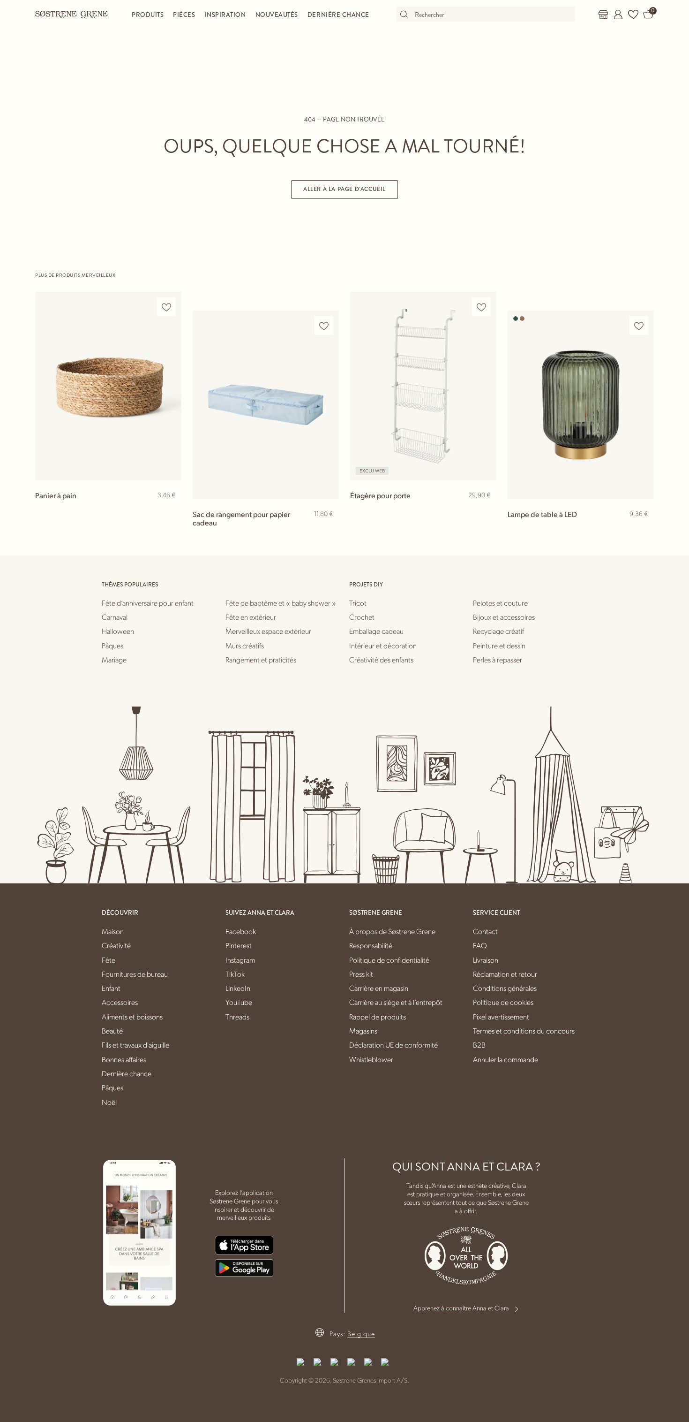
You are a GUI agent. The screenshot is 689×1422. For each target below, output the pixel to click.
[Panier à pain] (108, 386)
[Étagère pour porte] (423, 386)
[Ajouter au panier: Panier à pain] (170, 510)
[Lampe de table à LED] (581, 405)
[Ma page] (618, 14)
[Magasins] (603, 14)
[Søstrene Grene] (71, 14)
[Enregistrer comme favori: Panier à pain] (166, 307)
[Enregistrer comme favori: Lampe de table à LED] (639, 326)
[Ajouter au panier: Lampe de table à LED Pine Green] (642, 529)
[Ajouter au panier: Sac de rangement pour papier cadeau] (327, 529)
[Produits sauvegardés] (633, 14)
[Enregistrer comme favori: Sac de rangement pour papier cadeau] (324, 326)
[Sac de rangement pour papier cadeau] (266, 405)
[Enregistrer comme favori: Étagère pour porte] (481, 307)
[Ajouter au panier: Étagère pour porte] (485, 510)
